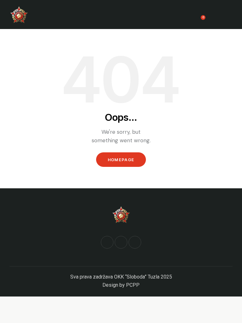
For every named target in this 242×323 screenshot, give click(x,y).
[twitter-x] (121, 242)
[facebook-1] (107, 242)
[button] (231, 14)
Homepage (121, 159)
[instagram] (135, 242)
